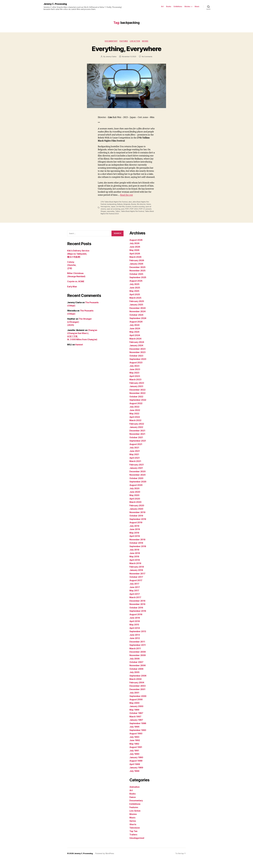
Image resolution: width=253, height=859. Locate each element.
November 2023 (137, 352)
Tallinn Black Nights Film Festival (132, 211)
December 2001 (137, 689)
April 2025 (134, 294)
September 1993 (137, 730)
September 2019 (137, 519)
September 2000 (137, 696)
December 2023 (137, 349)
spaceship (110, 211)
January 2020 (136, 509)
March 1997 (135, 716)
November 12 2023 (129, 57)
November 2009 (137, 655)
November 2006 (137, 665)
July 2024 (134, 325)
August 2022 (135, 403)
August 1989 (135, 761)
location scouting (138, 206)
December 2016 (137, 601)
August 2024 (136, 321)
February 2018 (136, 567)
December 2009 (137, 652)
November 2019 (137, 512)
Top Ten (133, 831)
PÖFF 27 (142, 209)
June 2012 (134, 638)
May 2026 (134, 250)
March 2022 (135, 420)
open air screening (113, 209)
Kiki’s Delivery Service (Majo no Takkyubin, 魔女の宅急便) (78, 253)
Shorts (132, 824)
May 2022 (134, 413)
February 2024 (136, 342)
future (148, 204)
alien (130, 202)
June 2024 (134, 328)
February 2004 (136, 682)
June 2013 (134, 635)
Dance (132, 797)
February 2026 (136, 260)
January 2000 (136, 706)
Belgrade (127, 204)
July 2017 (134, 584)
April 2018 (134, 560)
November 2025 (137, 270)
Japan (113, 206)
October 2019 (136, 515)
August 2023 (135, 362)
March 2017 (135, 597)
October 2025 (136, 274)
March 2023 (135, 379)
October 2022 (136, 396)
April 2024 (134, 335)
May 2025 (134, 291)
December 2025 (137, 267)
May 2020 (134, 495)
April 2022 (134, 417)
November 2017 (137, 573)
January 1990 (136, 757)
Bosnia (133, 204)
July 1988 (134, 771)
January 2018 (136, 570)
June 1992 (134, 740)
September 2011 (137, 645)
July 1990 (134, 754)
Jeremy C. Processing (55, 4)
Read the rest (126, 195)
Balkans (120, 204)
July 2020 (134, 488)
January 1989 (136, 767)
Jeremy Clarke (111, 57)
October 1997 (136, 713)
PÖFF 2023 (134, 209)
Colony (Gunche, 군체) (71, 265)
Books (168, 6)
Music (197, 6)
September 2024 (137, 318)
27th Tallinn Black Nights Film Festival (114, 202)
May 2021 (134, 454)
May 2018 (134, 556)
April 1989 (134, 764)
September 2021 (137, 441)
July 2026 (134, 243)
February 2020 (136, 505)
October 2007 (136, 662)
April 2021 (134, 458)
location (128, 206)
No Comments (147, 57)
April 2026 (134, 253)
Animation (134, 787)
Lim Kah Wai (120, 206)
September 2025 (137, 277)
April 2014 (134, 628)
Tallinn (117, 211)
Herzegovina (105, 206)
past (122, 209)
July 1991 (134, 750)
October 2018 (136, 543)
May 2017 (134, 590)
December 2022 (137, 390)
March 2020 (135, 502)
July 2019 (134, 526)
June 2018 (134, 553)
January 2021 (136, 468)
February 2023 (136, 383)
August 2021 (135, 444)
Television (134, 828)
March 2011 (135, 648)
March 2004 (135, 679)
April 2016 (134, 621)
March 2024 (135, 338)
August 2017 (135, 580)
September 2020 (137, 481)
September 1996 (137, 723)
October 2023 (136, 356)
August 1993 (135, 733)
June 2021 (134, 451)
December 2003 (137, 686)
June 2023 (134, 369)
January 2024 (136, 345)
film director (141, 204)
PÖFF (127, 209)
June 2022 (134, 410)
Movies (187, 6)
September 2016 (137, 611)
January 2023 (136, 386)
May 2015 (134, 624)
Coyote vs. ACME (75, 281)
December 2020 (137, 471)
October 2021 (136, 437)
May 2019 (134, 533)
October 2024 (136, 315)
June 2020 (134, 492)
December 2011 (137, 641)
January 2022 (136, 427)
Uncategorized (136, 838)
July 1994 (134, 727)
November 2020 (137, 475)
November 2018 (137, 539)
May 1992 (134, 744)
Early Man (72, 286)
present (148, 209)
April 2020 (134, 498)
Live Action (135, 41)
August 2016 (135, 614)
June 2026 (134, 247)
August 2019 (135, 522)
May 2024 (134, 332)
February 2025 (136, 301)
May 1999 (134, 710)
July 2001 (134, 692)
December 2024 (137, 308)
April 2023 (134, 376)
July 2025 (134, 284)
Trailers (133, 834)
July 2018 (134, 549)
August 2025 (135, 281)
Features (123, 41)
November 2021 (137, 434)
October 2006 (136, 669)
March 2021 (135, 461)
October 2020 (136, 478)
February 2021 (136, 464)
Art (162, 6)
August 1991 (135, 747)
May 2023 (134, 372)
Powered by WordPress (104, 853)
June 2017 (134, 587)
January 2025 (136, 304)
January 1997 (136, 720)
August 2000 (136, 699)
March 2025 (135, 298)
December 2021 (137, 430)
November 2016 (137, 604)
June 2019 (134, 529)
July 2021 (134, 447)
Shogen (103, 211)
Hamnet (79, 344)
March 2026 (135, 257)
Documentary (111, 41)
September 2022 (137, 400)
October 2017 (136, 577)
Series (132, 821)
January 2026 (136, 264)
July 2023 (134, 366)
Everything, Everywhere (126, 48)
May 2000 (134, 703)
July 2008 (134, 658)
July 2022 (134, 407)
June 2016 (134, 618)
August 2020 (136, 485)
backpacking (111, 204)
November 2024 (137, 311)
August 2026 (136, 240)
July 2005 (134, 672)
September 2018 (137, 546)
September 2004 (137, 675)
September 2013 (137, 631)
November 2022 (137, 393)
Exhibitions (178, 6)
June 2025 (134, 287)
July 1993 (134, 737)
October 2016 (136, 607)
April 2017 (134, 594)
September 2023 (137, 359)
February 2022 (136, 424)
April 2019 (134, 536)
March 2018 (135, 563)
